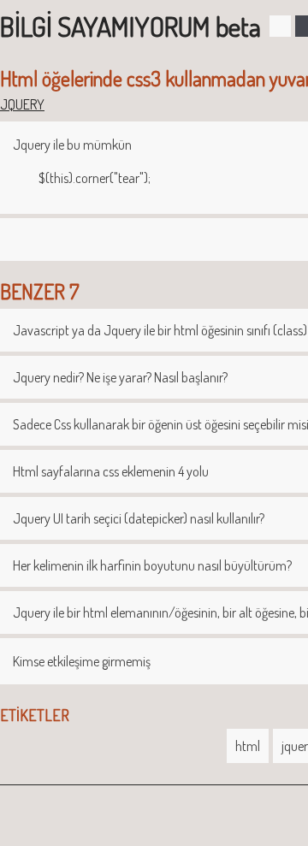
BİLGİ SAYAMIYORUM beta (130, 26)
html (247, 745)
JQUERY (22, 104)
